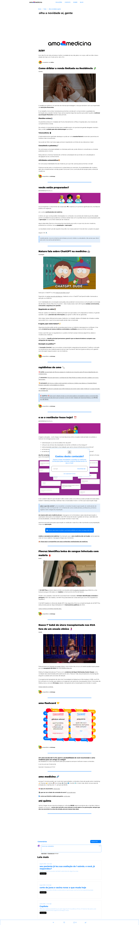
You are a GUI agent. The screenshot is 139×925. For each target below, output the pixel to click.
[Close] (88, 449)
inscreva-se (81, 469)
